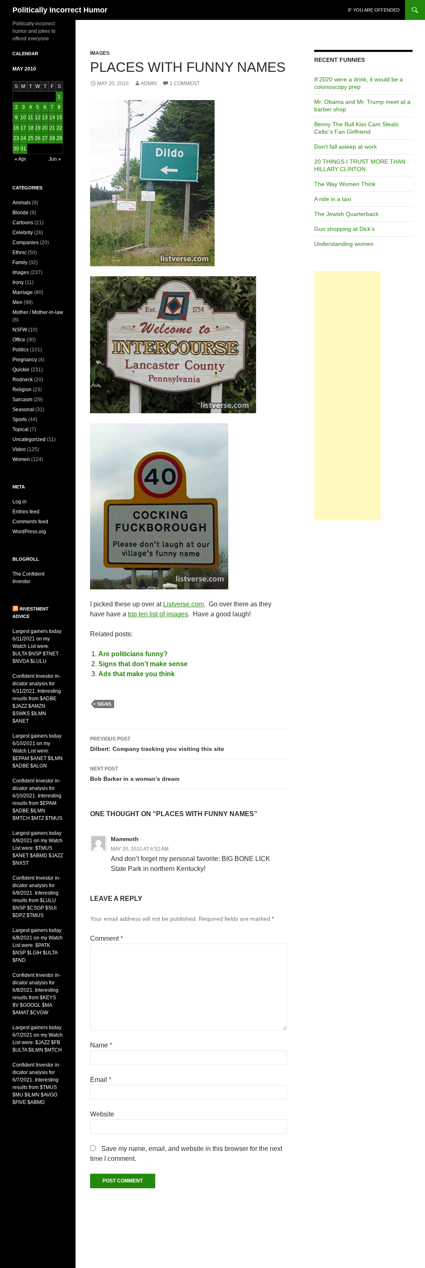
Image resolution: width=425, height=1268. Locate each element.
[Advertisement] (347, 395)
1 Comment (185, 83)
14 (52, 117)
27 (45, 138)
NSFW (19, 330)
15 (59, 117)
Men (17, 302)
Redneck (22, 380)
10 (23, 117)
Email (100, 1079)
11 (30, 117)
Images (100, 53)
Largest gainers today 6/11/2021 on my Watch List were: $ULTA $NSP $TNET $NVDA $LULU (36, 646)
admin (149, 83)
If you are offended (374, 9)
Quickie (20, 370)
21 (52, 128)
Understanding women (344, 243)
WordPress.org (29, 532)
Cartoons (22, 223)
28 (52, 138)
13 (45, 117)
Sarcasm (22, 399)
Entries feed (25, 512)
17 (23, 128)
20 (45, 128)
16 (16, 128)
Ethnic (19, 252)
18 (31, 128)
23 (16, 138)
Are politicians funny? (133, 653)
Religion (22, 389)
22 (59, 128)
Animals (21, 203)
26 (38, 138)
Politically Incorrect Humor (59, 10)
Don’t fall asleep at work (345, 146)
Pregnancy (24, 360)
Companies (25, 242)
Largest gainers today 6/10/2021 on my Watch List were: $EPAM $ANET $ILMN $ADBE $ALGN (37, 751)
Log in (19, 502)
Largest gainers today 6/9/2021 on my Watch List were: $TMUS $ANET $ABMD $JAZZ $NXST (37, 848)
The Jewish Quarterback (346, 214)
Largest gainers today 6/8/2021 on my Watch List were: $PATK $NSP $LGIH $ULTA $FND (37, 945)
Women (21, 459)
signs (104, 703)
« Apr (20, 159)
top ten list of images (158, 614)
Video (19, 449)
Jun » (55, 159)
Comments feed (30, 522)
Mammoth (125, 839)
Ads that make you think (136, 673)
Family (19, 262)
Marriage (22, 292)
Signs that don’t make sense (143, 663)
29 (59, 138)
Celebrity (22, 232)
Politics (20, 350)
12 (38, 117)
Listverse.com (183, 604)
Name (101, 1045)
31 (23, 149)
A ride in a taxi (332, 199)
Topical (20, 429)
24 (23, 138)
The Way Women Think (345, 184)
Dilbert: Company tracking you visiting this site (157, 744)
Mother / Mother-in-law (37, 312)
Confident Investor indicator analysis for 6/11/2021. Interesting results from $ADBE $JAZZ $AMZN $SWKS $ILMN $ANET (36, 698)
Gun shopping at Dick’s (344, 229)
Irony (18, 282)
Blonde (20, 213)
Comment (106, 938)
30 (16, 149)
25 (31, 138)
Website (102, 1114)
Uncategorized (29, 439)
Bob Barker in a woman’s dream (134, 774)
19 (38, 128)
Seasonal (23, 409)
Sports (19, 419)
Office (18, 340)
